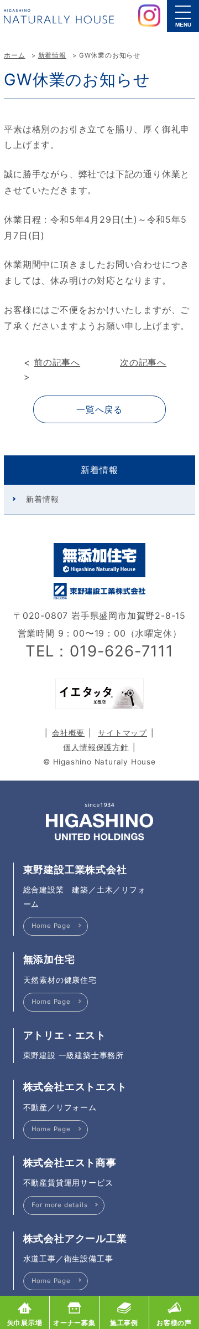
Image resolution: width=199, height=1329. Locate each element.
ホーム (14, 55)
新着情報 (52, 55)
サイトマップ (122, 732)
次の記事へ (143, 362)
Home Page (51, 926)
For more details (60, 1205)
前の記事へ (57, 362)
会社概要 (68, 732)
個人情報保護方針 (95, 747)
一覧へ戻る (99, 409)
